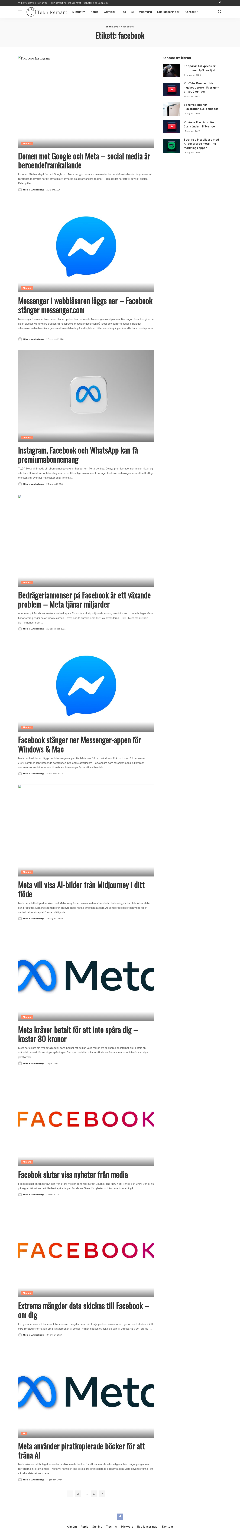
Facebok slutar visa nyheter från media (73, 1174)
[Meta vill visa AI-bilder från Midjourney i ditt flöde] (86, 830)
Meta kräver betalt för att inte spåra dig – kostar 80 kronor (78, 1033)
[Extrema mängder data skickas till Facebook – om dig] (86, 1251)
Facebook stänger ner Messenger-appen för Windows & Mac (79, 744)
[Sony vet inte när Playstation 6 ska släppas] (171, 109)
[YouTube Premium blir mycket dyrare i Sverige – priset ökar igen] (171, 89)
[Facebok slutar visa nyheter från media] (86, 1120)
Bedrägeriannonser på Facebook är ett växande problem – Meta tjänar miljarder (84, 599)
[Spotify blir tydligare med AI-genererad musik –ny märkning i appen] (171, 146)
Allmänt (27, 143)
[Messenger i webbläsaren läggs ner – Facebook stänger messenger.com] (86, 246)
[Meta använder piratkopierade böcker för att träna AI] (86, 1392)
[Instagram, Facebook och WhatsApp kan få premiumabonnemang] (86, 396)
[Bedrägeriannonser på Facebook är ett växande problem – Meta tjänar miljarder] (86, 541)
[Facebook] (220, 3)
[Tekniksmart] (47, 12)
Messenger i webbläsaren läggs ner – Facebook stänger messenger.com (85, 305)
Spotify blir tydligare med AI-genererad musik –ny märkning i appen (201, 144)
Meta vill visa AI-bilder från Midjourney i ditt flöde (81, 889)
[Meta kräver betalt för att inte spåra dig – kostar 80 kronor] (86, 975)
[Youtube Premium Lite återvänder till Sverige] (171, 126)
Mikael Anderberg (33, 190)
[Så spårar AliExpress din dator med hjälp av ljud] (171, 70)
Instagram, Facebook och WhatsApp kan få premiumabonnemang (78, 454)
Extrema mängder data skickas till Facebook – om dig (83, 1309)
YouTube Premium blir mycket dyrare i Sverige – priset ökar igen (201, 87)
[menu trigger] (22, 12)
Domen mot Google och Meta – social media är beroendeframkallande (84, 160)
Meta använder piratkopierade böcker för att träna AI (81, 1450)
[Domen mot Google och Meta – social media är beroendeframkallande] (86, 102)
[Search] (220, 12)
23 (94, 1493)
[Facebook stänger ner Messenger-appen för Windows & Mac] (86, 686)
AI (24, 1433)
